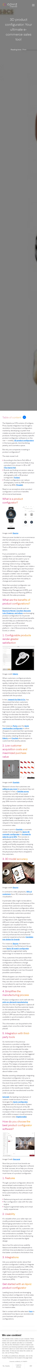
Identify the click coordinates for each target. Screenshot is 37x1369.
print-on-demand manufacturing (15, 1002)
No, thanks (6, 1366)
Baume (15, 533)
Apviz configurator (20, 1102)
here (30, 1311)
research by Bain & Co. (17, 699)
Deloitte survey (23, 791)
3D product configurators (24, 440)
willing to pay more (9, 789)
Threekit (19, 485)
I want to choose (18, 1366)
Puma (15, 726)
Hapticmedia (21, 1116)
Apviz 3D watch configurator (18, 948)
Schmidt (5, 1097)
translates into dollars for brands (17, 938)
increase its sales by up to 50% (16, 835)
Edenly (15, 674)
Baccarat (16, 1159)
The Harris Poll (9, 467)
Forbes (16, 477)
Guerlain (16, 782)
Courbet (15, 738)
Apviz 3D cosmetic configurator (15, 833)
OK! (31, 1366)
